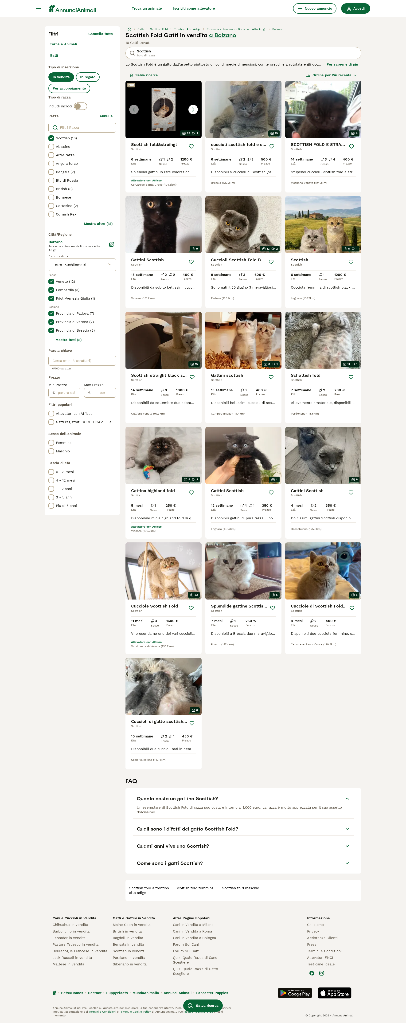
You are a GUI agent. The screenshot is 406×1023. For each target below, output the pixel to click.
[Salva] (191, 146)
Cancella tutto (100, 34)
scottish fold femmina (195, 888)
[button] (163, 109)
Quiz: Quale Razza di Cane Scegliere (195, 960)
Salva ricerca (146, 75)
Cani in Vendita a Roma (192, 931)
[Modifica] (111, 244)
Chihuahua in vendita (70, 925)
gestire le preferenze (198, 1011)
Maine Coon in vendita (132, 925)
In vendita (61, 77)
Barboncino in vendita (71, 931)
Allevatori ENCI (320, 958)
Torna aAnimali (63, 44)
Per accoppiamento (69, 88)
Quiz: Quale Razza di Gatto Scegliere (195, 971)
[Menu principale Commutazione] (38, 8)
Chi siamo (315, 925)
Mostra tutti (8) (68, 340)
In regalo (87, 77)
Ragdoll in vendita (128, 938)
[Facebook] (311, 973)
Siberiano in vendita (130, 964)
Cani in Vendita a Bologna (194, 938)
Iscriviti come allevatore (194, 8)
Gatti (54, 55)
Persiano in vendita (129, 958)
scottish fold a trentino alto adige (149, 890)
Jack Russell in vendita (72, 958)
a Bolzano (222, 35)
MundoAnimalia (146, 993)
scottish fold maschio (240, 888)
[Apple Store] (334, 993)
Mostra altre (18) (98, 224)
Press (311, 944)
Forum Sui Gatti (186, 951)
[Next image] (193, 109)
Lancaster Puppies (212, 993)
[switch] (80, 106)
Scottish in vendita (128, 951)
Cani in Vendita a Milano (193, 925)
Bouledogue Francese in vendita (80, 951)
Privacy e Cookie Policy (135, 1011)
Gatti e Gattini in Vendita (134, 918)
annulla (106, 116)
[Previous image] (134, 109)
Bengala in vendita (128, 944)
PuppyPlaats (117, 993)
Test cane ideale (321, 964)
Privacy (313, 931)
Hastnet (95, 993)
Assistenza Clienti (322, 938)
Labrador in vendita (69, 938)
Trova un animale (147, 8)
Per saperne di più (342, 64)
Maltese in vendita (68, 964)
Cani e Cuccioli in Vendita (74, 918)
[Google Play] (295, 993)
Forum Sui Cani (186, 944)
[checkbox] (51, 138)
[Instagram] (321, 973)
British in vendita (127, 931)
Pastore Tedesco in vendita (75, 944)
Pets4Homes (72, 993)
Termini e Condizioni (324, 951)
